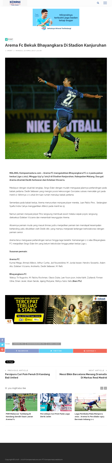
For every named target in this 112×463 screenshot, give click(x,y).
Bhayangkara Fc (36, 344)
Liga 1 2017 (53, 344)
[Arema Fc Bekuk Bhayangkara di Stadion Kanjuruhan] (56, 108)
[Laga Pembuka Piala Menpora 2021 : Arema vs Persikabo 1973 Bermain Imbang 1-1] (90, 402)
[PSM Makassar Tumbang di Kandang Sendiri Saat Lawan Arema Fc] (21, 402)
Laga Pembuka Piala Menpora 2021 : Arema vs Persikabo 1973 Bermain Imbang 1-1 (89, 416)
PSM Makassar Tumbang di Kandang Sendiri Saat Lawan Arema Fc (19, 416)
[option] (21, 407)
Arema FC (19, 344)
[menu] (105, 3)
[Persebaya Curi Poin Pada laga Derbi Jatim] (56, 402)
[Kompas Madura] (15, 3)
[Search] (98, 3)
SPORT (9, 39)
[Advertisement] (56, 332)
